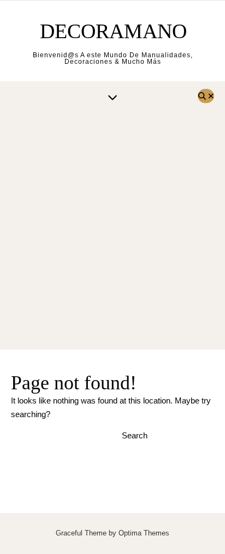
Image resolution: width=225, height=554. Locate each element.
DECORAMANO (113, 31)
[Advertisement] (112, 231)
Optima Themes (144, 533)
